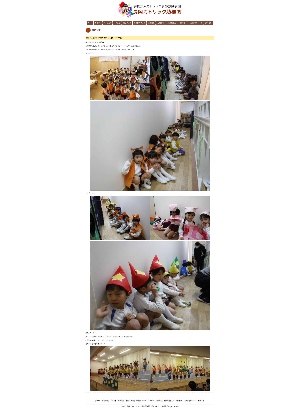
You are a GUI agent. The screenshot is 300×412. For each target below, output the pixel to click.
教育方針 (98, 23)
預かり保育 (127, 23)
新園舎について (139, 23)
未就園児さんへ (172, 23)
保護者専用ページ (195, 23)
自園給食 (151, 23)
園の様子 (183, 23)
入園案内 (160, 23)
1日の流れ (107, 23)
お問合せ (208, 23)
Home (90, 23)
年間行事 (117, 23)
